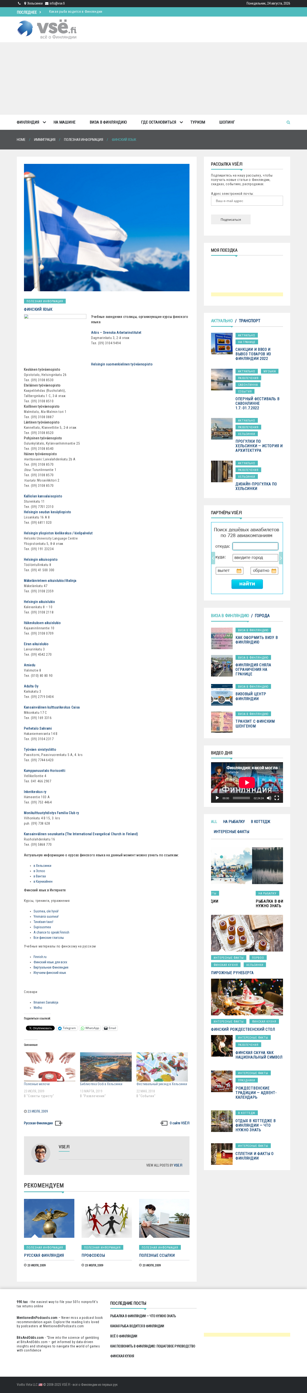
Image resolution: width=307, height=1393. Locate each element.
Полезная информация (45, 301)
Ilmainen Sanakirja (46, 1002)
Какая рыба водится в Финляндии (137, 1326)
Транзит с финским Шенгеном (255, 723)
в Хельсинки (42, 866)
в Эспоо (39, 871)
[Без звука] (269, 798)
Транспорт (249, 320)
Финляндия (28, 122)
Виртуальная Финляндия (51, 967)
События (245, 391)
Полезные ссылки (157, 1255)
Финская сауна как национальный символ (259, 1055)
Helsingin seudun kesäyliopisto (47, 512)
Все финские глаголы (49, 938)
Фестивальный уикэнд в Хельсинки (161, 1084)
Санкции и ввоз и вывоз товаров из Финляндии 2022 (253, 354)
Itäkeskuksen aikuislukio (42, 623)
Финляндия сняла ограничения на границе (253, 669)
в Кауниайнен (43, 881)
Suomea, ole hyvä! (46, 911)
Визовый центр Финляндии (251, 696)
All (214, 821)
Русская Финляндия (38, 1123)
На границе (246, 342)
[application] (247, 782)
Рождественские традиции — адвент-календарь (256, 1093)
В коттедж (260, 821)
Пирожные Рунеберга (232, 972)
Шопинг (227, 122)
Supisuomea (42, 927)
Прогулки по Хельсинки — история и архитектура (259, 446)
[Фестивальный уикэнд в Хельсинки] (162, 1067)
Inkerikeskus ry (35, 792)
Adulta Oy (31, 686)
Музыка (270, 371)
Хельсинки (246, 434)
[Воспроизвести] (217, 798)
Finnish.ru (40, 957)
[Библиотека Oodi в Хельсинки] (105, 1067)
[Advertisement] (153, 78)
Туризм (197, 122)
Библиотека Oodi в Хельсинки (101, 1084)
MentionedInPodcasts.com (63, 1326)
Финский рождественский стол (243, 1029)
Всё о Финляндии (63, 11)
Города (262, 615)
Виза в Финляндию (108, 122)
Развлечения (248, 378)
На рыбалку (234, 821)
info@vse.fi (57, 3)
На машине (64, 122)
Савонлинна (248, 385)
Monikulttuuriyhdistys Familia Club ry (51, 813)
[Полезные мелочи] (49, 1067)
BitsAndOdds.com (30, 1337)
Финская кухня (226, 965)
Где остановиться (158, 122)
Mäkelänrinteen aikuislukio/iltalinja (50, 581)
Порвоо (258, 957)
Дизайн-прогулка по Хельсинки (256, 486)
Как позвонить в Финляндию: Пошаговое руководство (152, 1346)
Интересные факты (231, 831)
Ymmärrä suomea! (46, 916)
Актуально (222, 320)
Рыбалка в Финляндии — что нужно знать (143, 1316)
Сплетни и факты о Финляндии (255, 1156)
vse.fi (178, 1165)
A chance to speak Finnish (51, 932)
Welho (38, 1008)
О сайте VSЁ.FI (179, 1123)
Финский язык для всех (50, 962)
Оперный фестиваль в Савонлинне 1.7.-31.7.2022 (257, 403)
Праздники (246, 1080)
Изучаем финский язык (50, 973)
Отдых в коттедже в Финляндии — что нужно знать (256, 1125)
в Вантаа (40, 876)
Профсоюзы (93, 1255)
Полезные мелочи (37, 1084)
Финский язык (38, 309)
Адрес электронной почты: (232, 194)
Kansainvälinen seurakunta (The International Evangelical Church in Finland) (81, 834)
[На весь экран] (276, 798)
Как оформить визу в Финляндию (257, 639)
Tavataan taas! (43, 922)
